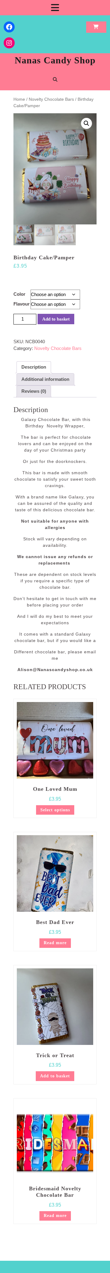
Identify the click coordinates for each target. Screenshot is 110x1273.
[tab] (55, 7)
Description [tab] (33, 367)
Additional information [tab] (45, 379)
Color (19, 294)
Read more (55, 943)
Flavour (21, 303)
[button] (86, 123)
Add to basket (56, 319)
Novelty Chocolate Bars (51, 99)
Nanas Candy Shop (55, 60)
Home (19, 99)
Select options (55, 810)
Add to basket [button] (55, 1076)
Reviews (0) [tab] (33, 391)
